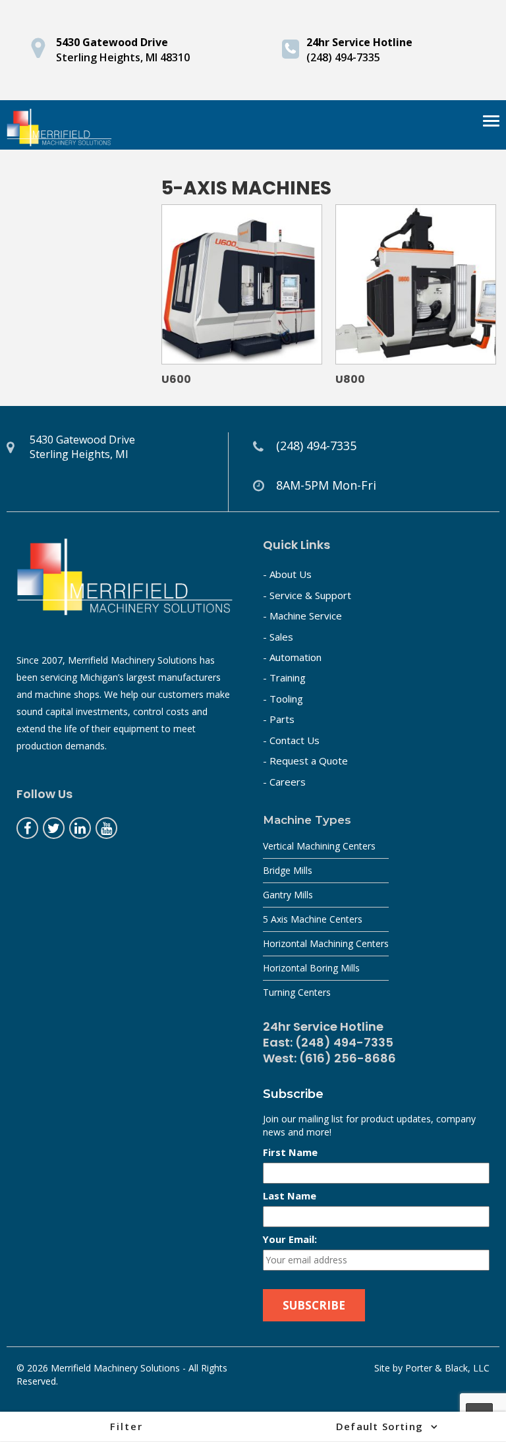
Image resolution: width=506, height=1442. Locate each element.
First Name (290, 1152)
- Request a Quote (305, 760)
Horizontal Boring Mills (311, 968)
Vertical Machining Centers (319, 846)
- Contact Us (291, 740)
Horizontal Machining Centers (326, 943)
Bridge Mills (287, 870)
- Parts (279, 719)
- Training (284, 677)
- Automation (292, 657)
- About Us (287, 574)
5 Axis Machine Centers (312, 919)
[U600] (241, 284)
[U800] (415, 284)
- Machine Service (302, 615)
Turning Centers (297, 992)
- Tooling (283, 698)
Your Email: (290, 1239)
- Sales (278, 636)
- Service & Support (307, 595)
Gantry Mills (288, 894)
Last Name (289, 1195)
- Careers (284, 781)
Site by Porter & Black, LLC (432, 1368)
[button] (126, 1426)
